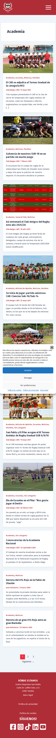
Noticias (27, 78)
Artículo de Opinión (23, 288)
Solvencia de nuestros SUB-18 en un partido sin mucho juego (26, 155)
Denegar (28, 378)
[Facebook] (13, 727)
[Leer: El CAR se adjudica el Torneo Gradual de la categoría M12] (28, 59)
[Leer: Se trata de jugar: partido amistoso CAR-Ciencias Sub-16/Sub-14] (28, 269)
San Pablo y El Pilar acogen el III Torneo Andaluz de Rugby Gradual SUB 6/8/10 (27, 434)
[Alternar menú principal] (48, 7)
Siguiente (28, 661)
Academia (10, 78)
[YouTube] (43, 727)
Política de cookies (15, 390)
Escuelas (19, 78)
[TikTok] (28, 727)
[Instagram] (20, 727)
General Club (21, 217)
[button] (52, 347)
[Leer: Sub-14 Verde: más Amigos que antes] (28, 337)
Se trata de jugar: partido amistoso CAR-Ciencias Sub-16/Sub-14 (26, 295)
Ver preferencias (28, 385)
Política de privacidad (31, 390)
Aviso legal (44, 390)
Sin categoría (20, 428)
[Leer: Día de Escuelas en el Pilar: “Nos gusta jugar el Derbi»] (28, 477)
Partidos (36, 78)
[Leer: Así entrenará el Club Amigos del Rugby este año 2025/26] (28, 198)
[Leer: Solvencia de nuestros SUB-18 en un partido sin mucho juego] (28, 130)
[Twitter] (35, 727)
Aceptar (28, 370)
